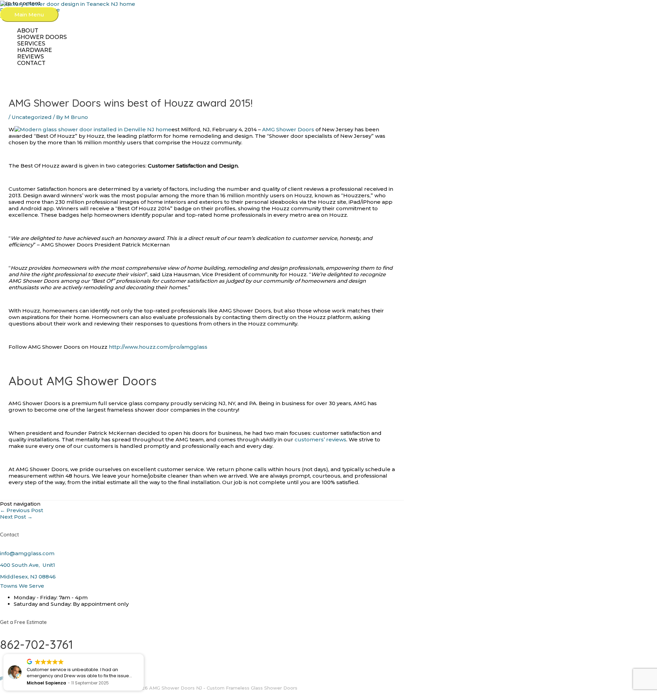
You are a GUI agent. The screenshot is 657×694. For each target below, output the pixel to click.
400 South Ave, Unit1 (28, 565)
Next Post (16, 516)
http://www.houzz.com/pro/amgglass (158, 347)
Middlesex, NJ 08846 (28, 576)
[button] (143, 654)
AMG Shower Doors (288, 129)
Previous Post (21, 510)
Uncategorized (32, 117)
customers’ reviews (320, 439)
